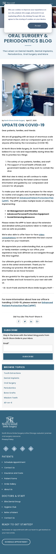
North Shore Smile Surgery (14, 120)
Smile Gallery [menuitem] (10, 484)
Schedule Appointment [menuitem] (14, 462)
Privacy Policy (7, 439)
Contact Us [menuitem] (9, 467)
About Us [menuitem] (8, 489)
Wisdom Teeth (11, 397)
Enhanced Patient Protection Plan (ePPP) (27, 304)
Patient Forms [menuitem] (10, 478)
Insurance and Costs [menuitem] (13, 473)
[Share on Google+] (37, 321)
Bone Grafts (9, 393)
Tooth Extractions (12, 373)
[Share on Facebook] (18, 321)
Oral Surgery (10, 383)
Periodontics (10, 388)
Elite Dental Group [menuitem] (12, 501)
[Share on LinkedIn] (31, 321)
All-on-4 (8, 402)
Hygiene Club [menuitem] (10, 507)
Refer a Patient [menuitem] (11, 512)
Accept (38, 25)
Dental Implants (11, 378)
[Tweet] (24, 321)
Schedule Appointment (16, 542)
